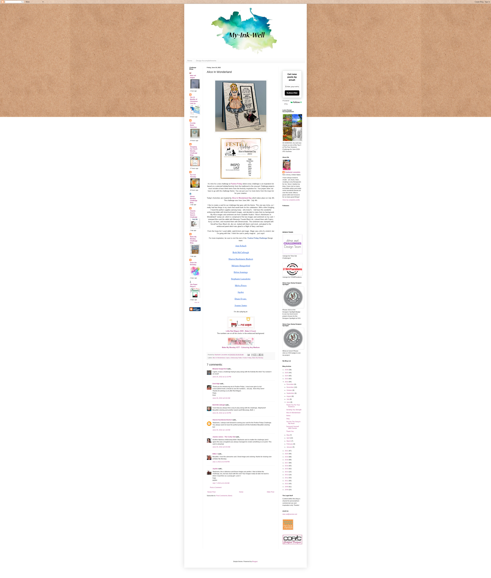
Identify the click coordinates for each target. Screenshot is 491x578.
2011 (287, 481)
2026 (287, 370)
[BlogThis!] (255, 354)
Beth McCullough (219, 405)
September (291, 393)
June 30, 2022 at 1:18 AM (221, 430)
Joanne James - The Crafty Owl (224, 437)
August (289, 396)
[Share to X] (257, 354)
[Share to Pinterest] (262, 354)
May (288, 435)
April (288, 438)
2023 (287, 379)
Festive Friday (247, 357)
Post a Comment (215, 487)
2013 (287, 475)
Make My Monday (257, 357)
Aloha (288, 416)
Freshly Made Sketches (193, 125)
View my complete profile (291, 200)
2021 (287, 451)
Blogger (255, 561)
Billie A (215, 454)
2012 (287, 478)
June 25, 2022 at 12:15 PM (222, 377)
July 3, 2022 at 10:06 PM (221, 462)
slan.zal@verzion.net (289, 514)
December (290, 384)
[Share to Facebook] (260, 354)
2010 (287, 484)
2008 (287, 490)
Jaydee (215, 469)
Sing (287, 419)
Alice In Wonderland (219, 357)
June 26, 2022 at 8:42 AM (221, 398)
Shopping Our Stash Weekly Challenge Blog (193, 151)
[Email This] (252, 354)
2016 (287, 466)
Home (189, 61)
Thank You (290, 431)
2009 (287, 487)
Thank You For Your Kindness (293, 406)
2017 (287, 463)
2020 (287, 454)
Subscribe (292, 93)
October (289, 390)
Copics (228, 357)
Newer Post (211, 492)
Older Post (270, 492)
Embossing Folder (236, 357)
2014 (287, 472)
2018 (287, 460)
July (288, 399)
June (288, 402)
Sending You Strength (294, 410)
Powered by (286, 102)
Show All (196, 302)
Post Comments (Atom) (224, 496)
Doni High (216, 384)
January (290, 447)
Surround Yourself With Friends (292, 427)
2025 (287, 373)
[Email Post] (248, 354)
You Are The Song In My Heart (293, 422)
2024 (287, 376)
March (289, 441)
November (290, 387)
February (290, 444)
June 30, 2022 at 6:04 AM (221, 447)
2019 (287, 457)
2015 (287, 469)
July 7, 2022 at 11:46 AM (221, 483)
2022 (287, 382)
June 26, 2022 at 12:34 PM (222, 413)
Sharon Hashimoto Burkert (222, 420)
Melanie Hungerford (220, 369)
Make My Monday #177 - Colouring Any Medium (241, 347)
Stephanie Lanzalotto (292, 172)
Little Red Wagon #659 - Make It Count (241, 331)
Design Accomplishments (206, 61)
